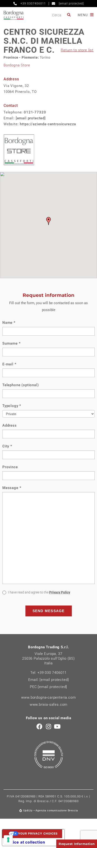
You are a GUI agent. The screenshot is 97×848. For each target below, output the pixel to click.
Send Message (48, 611)
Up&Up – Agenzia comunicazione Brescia (50, 810)
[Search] (69, 15)
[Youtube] (57, 726)
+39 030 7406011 (52, 673)
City (7, 446)
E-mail (9, 364)
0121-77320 (35, 112)
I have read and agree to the (38, 592)
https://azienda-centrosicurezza (48, 124)
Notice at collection (25, 842)
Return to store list (77, 50)
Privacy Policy (59, 592)
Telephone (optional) (20, 385)
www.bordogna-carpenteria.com (48, 697)
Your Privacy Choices (38, 833)
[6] (8, 839)
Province (10, 467)
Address (9, 425)
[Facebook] (40, 726)
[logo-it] (14, 15)
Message (11, 488)
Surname (11, 343)
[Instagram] (49, 726)
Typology (11, 406)
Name (9, 322)
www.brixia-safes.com (49, 704)
